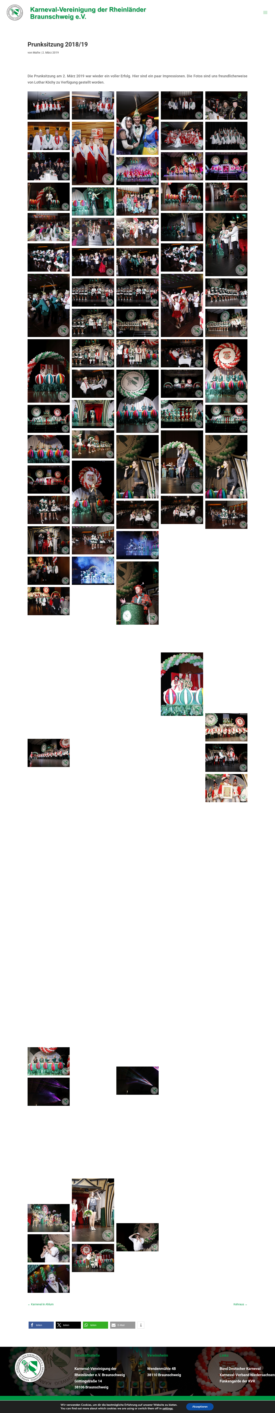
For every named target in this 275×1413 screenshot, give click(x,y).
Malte (36, 52)
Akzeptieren (200, 1407)
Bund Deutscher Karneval (240, 1368)
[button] (41, 1325)
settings (167, 1408)
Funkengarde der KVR (237, 1381)
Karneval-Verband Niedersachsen (247, 1375)
